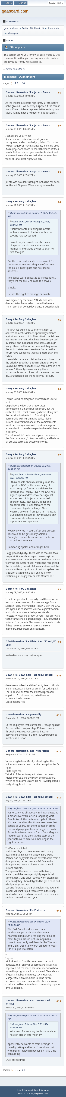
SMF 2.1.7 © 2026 (25, 1093)
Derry (9, 201)
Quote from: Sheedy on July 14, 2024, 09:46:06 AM (34, 808)
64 (23, 83)
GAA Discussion (15, 641)
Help (19, 1090)
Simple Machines (41, 1093)
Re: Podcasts (37, 910)
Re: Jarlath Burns (40, 92)
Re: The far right (39, 750)
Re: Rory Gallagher (25, 201)
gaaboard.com (15, 11)
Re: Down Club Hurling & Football (34, 674)
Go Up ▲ (45, 1090)
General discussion (17, 92)
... (20, 83)
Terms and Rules (31, 1090)
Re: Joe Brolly (33, 714)
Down (9, 674)
